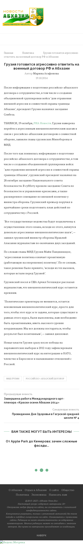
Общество (67, 490)
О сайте (54, 490)
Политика (28, 53)
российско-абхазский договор (45, 378)
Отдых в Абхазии (36, 490)
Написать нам (58, 494)
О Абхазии (15, 490)
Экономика (38, 494)
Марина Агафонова (46, 73)
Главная (8, 53)
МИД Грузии (12, 378)
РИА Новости (42, 123)
